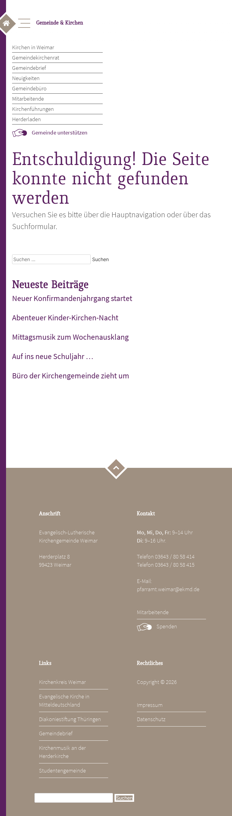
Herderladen (26, 119)
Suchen (124, 798)
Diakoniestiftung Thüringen (70, 719)
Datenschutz (151, 719)
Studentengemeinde (62, 770)
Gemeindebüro (29, 88)
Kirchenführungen (33, 108)
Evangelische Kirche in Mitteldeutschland (64, 700)
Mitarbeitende (28, 98)
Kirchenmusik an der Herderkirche (62, 751)
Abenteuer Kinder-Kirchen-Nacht (65, 317)
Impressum (150, 704)
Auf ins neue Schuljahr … (52, 356)
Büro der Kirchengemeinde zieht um (70, 375)
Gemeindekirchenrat (35, 57)
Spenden (166, 626)
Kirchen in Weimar (33, 47)
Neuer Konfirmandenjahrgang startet (72, 298)
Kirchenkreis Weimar (62, 681)
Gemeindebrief (29, 67)
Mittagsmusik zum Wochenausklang (70, 337)
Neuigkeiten (26, 78)
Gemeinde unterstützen (59, 132)
